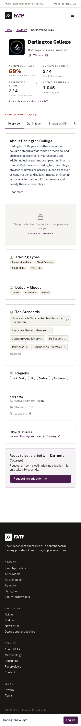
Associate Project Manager (31, 330)
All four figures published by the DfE (28, 101)
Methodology (13, 655)
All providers (12, 574)
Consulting (11, 660)
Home (8, 29)
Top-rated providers (17, 596)
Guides (9, 614)
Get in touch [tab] (34, 123)
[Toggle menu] (72, 15)
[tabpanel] (40, 310)
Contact (10, 672)
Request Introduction (28, 478)
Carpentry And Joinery (27, 338)
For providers (13, 666)
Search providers (15, 568)
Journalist (20, 347)
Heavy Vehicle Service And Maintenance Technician (40, 320)
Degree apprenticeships (20, 631)
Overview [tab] (14, 123)
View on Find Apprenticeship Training (33, 436)
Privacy (9, 689)
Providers (21, 29)
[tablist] (40, 124)
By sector (11, 585)
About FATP (12, 649)
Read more (16, 192)
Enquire (70, 720)
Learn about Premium (40, 233)
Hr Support (58, 338)
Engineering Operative (49, 347)
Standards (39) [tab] (58, 123)
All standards (13, 579)
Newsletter (12, 626)
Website (38, 55)
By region (11, 591)
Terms (9, 695)
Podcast (10, 620)
